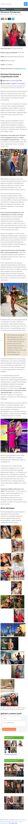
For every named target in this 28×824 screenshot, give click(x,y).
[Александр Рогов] (14, 746)
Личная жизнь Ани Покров (12, 772)
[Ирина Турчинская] (7, 752)
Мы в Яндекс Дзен (13, 823)
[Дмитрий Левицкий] (20, 746)
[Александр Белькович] (7, 746)
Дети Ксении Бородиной (12, 805)
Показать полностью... (11, 754)
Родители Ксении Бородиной (13, 789)
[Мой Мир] (9, 19)
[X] (13, 19)
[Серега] (14, 752)
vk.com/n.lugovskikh (16, 80)
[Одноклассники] (5, 19)
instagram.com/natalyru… (18, 83)
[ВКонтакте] (2, 19)
